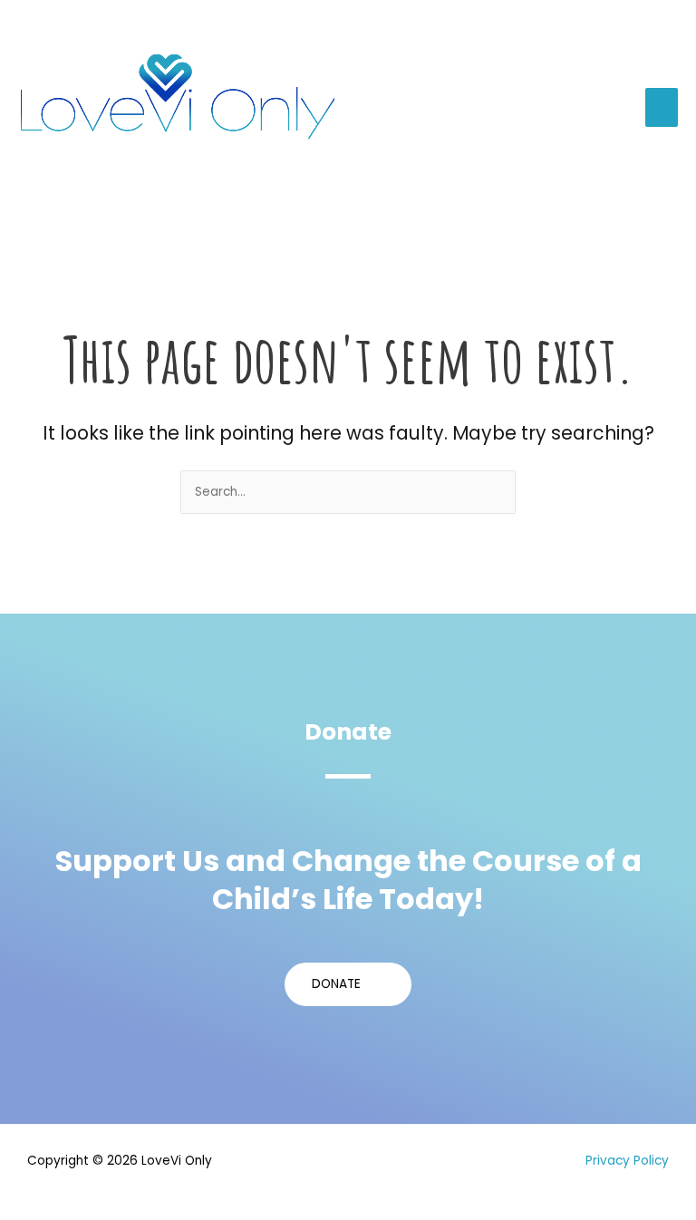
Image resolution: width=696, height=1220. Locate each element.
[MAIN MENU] (662, 107)
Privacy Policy (627, 1160)
